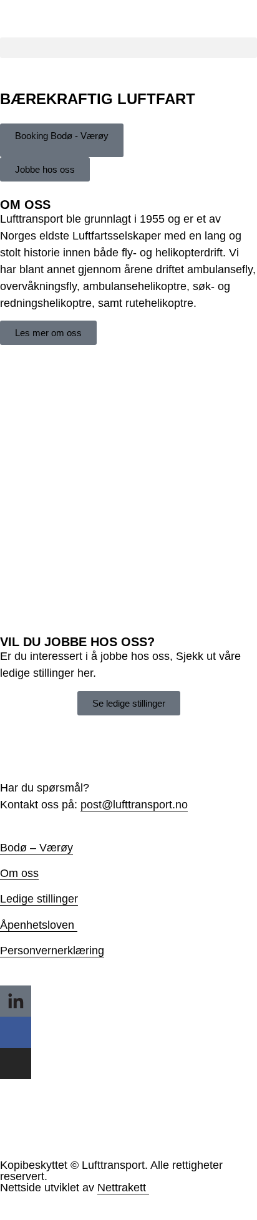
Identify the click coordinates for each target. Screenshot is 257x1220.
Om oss (19, 873)
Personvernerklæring (52, 950)
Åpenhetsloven (37, 925)
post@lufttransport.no (134, 804)
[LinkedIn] (15, 1001)
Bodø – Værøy (36, 847)
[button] (128, 47)
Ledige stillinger (39, 899)
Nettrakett (121, 1187)
